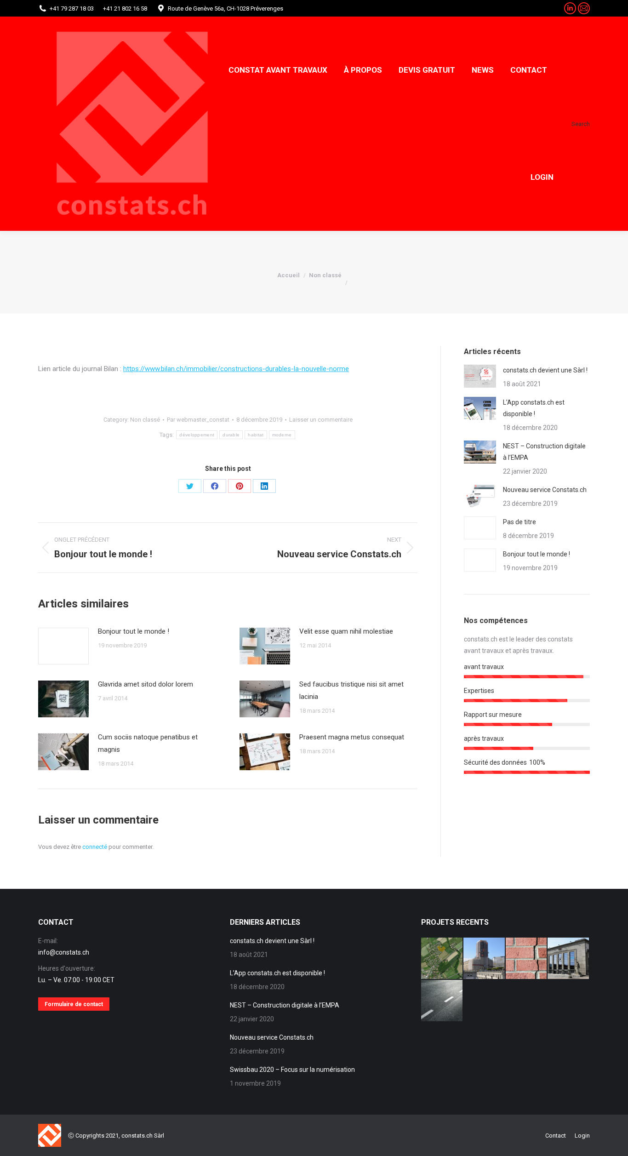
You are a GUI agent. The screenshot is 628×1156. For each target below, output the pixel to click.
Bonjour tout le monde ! (133, 631)
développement (196, 434)
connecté (94, 846)
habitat (255, 434)
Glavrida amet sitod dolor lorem (145, 684)
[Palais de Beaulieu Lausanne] (569, 959)
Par (198, 419)
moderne (282, 434)
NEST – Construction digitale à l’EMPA (544, 451)
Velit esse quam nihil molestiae (346, 631)
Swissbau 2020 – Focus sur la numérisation (292, 1069)
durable (231, 434)
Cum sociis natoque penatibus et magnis (148, 743)
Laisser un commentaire (321, 419)
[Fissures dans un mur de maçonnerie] (527, 959)
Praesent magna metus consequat (351, 737)
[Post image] (63, 646)
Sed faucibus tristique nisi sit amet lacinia (351, 690)
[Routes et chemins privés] (442, 1001)
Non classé (145, 419)
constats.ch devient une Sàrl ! (545, 370)
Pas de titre (519, 522)
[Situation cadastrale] (442, 959)
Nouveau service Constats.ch (545, 489)
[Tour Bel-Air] (484, 959)
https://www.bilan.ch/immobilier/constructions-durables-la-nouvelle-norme (236, 369)
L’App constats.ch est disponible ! (534, 408)
